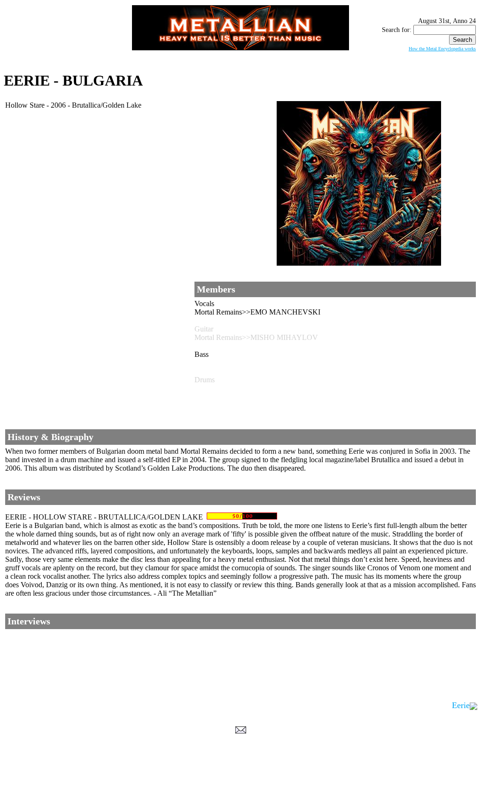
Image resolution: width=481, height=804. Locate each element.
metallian (163, 786)
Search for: (396, 29)
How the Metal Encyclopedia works (442, 48)
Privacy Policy (240, 795)
